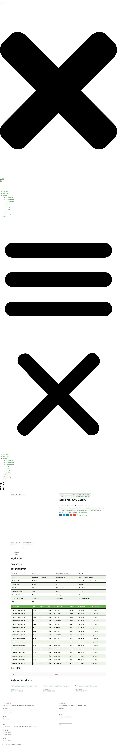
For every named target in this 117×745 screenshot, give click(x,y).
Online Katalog (7, 214)
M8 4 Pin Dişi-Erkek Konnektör (79, 510)
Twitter (64, 515)
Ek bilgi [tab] (16, 554)
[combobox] (8, 3)
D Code (7, 203)
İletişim (5, 216)
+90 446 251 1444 (7, 713)
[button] (58, 335)
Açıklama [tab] (16, 552)
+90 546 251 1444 (7, 711)
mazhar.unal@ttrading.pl (65, 717)
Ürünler (5, 195)
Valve (6, 212)
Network (7, 208)
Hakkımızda (6, 193)
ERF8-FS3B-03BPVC (81, 691)
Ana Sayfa (5, 191)
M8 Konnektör (9, 197)
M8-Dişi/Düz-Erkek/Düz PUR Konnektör (76, 512)
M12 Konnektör (9, 199)
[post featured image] (24, 686)
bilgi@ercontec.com (7, 719)
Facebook (60, 515)
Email (74, 515)
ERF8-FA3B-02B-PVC (17, 691)
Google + (71, 515)
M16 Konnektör (9, 201)
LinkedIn (67, 515)
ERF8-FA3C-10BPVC (49, 691)
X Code (7, 205)
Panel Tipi (8, 210)
